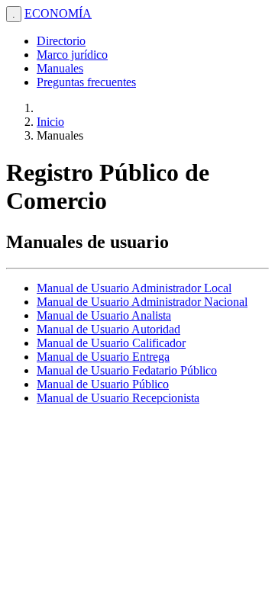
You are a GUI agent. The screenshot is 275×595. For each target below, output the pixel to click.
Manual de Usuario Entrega (103, 356)
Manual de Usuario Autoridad (108, 329)
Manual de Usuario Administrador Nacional (142, 301)
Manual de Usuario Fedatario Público (127, 370)
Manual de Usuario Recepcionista (118, 397)
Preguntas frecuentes (86, 82)
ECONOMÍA (58, 13)
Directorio (61, 40)
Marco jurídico (72, 54)
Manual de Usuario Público (103, 384)
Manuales (60, 68)
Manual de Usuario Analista (104, 315)
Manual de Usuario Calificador (111, 342)
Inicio (50, 121)
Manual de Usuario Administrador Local (134, 287)
